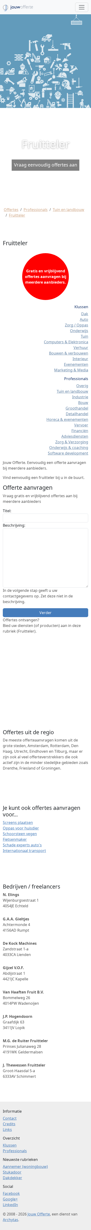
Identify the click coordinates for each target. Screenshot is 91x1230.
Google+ (10, 1199)
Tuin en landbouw (68, 209)
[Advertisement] (45, 156)
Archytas (10, 1219)
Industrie (80, 397)
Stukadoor (12, 1172)
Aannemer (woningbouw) (25, 1166)
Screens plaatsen (18, 822)
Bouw (83, 402)
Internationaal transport (24, 850)
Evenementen (76, 364)
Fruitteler (17, 215)
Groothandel (77, 408)
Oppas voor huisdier (21, 828)
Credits (9, 1123)
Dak (84, 313)
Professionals (36, 209)
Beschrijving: (14, 525)
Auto (84, 319)
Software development (68, 453)
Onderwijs (79, 330)
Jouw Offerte (39, 1214)
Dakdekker (12, 1177)
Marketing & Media (71, 370)
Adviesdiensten (74, 436)
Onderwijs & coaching (68, 447)
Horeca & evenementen (67, 419)
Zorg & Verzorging (71, 442)
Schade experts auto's (22, 845)
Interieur (80, 358)
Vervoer (81, 425)
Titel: (7, 510)
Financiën (79, 430)
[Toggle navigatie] (81, 7)
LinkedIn (10, 1204)
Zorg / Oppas (76, 325)
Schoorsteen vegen (20, 833)
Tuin (84, 336)
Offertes (11, 209)
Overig (82, 385)
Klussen (10, 1145)
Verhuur (81, 347)
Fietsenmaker (15, 839)
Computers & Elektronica (66, 342)
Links (7, 1129)
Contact (10, 1118)
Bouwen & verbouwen (68, 353)
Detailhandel (77, 413)
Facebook (11, 1193)
